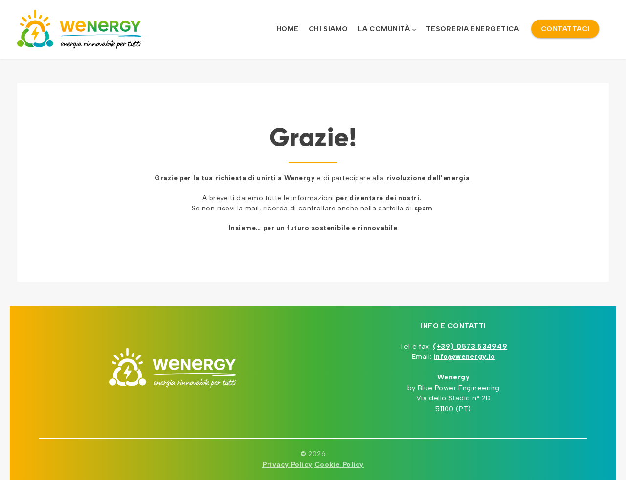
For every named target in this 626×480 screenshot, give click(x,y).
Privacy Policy (287, 464)
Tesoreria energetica (472, 28)
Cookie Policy (339, 464)
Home (287, 28)
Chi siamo (328, 28)
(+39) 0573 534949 (470, 346)
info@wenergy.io (464, 356)
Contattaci (565, 28)
